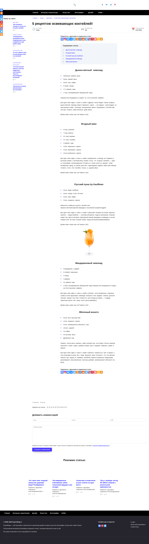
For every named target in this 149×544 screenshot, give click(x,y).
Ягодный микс (70, 53)
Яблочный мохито (71, 61)
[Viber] (89, 39)
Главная (35, 12)
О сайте (133, 522)
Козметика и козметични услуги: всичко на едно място (85, 483)
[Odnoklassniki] (77, 39)
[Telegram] (86, 39)
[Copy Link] (98, 39)
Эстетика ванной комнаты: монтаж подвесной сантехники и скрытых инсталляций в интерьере (18, 72)
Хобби (100, 12)
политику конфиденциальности (101, 445)
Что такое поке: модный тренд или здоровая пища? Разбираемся (37, 483)
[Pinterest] (92, 39)
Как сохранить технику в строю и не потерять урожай (19, 26)
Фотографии (54, 513)
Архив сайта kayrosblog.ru (138, 524)
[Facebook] (62, 39)
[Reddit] (83, 39)
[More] (101, 39)
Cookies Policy (135, 527)
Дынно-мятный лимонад (74, 50)
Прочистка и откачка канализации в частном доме (19, 87)
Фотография (79, 12)
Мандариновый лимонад (74, 59)
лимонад (35, 402)
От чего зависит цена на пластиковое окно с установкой (19, 54)
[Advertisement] (78, 390)
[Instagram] (65, 39)
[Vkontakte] (71, 39)
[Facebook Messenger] (68, 39)
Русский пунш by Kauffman (74, 56)
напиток (43, 402)
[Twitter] (74, 39)
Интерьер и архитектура (49, 12)
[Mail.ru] (80, 39)
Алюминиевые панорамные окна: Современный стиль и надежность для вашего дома (19, 40)
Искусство (66, 12)
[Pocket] (95, 39)
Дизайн (90, 12)
